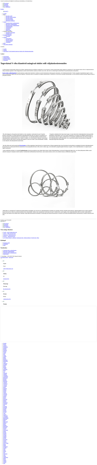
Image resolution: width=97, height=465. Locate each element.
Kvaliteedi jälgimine (7, 35)
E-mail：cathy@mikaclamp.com (10, 232)
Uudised (5, 37)
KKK (4, 43)
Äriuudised (8, 42)
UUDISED (5, 244)
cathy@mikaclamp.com (8, 268)
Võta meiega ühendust (7, 44)
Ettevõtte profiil (9, 16)
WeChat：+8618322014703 (9, 236)
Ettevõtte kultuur (9, 18)
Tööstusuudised (9, 40)
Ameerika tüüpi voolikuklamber (12, 23)
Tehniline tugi (9, 33)
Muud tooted (8, 30)
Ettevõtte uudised (9, 39)
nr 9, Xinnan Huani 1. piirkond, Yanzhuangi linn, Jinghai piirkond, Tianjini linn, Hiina (21, 237)
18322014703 (6, 278)
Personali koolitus (9, 19)
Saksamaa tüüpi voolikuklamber (12, 25)
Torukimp (8, 29)
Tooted (4, 21)
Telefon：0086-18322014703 (9, 233)
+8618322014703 (7, 299)
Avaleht (4, 13)
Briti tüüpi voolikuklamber (11, 24)
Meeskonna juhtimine (10, 20)
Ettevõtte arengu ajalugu (11, 17)
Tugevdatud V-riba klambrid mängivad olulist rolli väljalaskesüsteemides (18, 51)
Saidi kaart (11, 257)
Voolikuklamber (9, 26)
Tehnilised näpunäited (10, 32)
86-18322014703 (6, 289)
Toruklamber (8, 27)
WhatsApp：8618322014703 (9, 235)
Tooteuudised (8, 38)
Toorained (8, 36)
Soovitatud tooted (4, 257)
